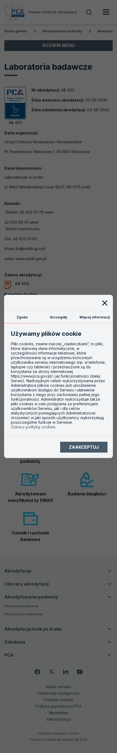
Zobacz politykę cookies (33, 427)
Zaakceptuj (84, 447)
